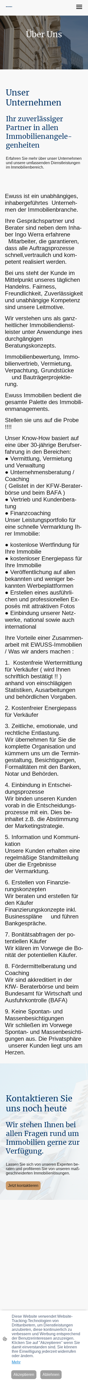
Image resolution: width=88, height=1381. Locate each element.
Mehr (16, 1362)
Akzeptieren (23, 1374)
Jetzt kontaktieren (23, 1185)
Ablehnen (51, 1374)
